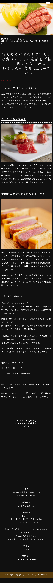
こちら (19, 368)
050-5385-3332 (18, 363)
